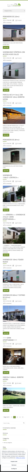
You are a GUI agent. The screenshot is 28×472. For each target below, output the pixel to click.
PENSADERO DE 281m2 (11, 140)
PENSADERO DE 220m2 (11, 16)
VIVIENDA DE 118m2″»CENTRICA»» (11, 176)
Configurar (14, 468)
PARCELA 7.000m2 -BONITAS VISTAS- (13, 378)
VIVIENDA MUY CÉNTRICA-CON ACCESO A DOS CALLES (14, 53)
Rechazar (14, 465)
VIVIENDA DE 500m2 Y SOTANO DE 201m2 (14, 296)
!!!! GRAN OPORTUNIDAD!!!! (10, 339)
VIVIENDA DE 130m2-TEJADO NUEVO (13, 260)
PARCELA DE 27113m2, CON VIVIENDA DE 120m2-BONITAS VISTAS (13, 97)
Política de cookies (20, 457)
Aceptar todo (14, 461)
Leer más (6, 47)
